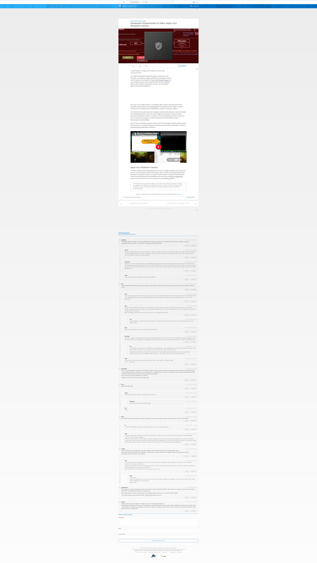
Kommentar (121, 517)
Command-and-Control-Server (139, 127)
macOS (158, 208)
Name (120, 528)
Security (163, 208)
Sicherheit (169, 208)
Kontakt (197, 2)
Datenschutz (172, 552)
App (194, 2)
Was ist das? (179, 194)
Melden (186, 245)
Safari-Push (179, 552)
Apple (148, 208)
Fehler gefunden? (191, 197)
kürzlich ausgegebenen (176, 176)
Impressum (164, 552)
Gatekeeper (153, 208)
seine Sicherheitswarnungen (160, 80)
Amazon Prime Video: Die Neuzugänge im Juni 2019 (178, 203)
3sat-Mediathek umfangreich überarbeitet (138, 203)
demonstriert (154, 106)
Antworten (193, 245)
